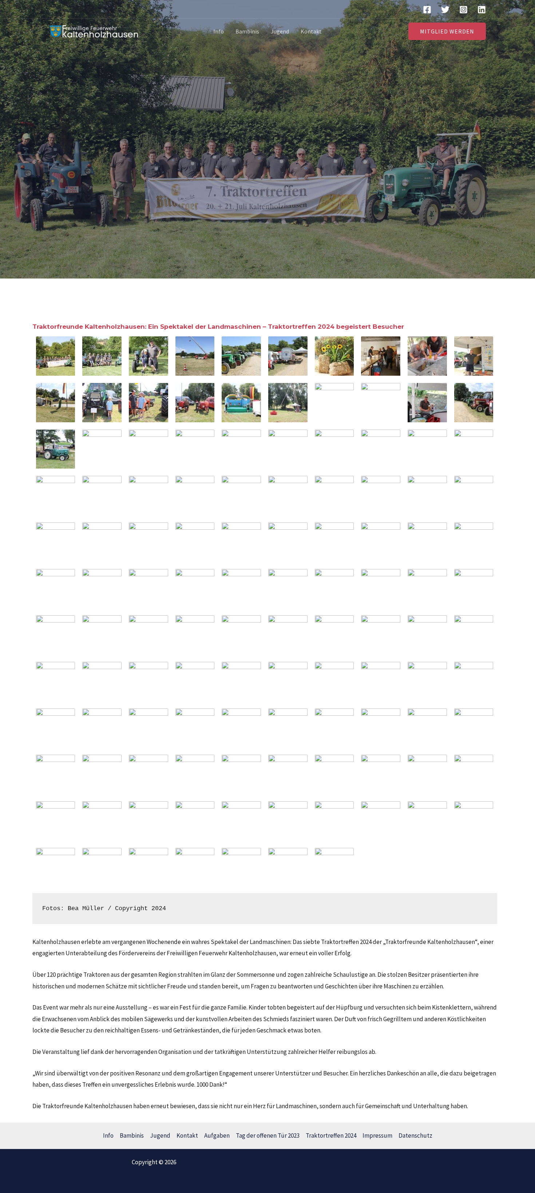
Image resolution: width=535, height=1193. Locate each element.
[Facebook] (427, 9)
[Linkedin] (481, 9)
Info (218, 31)
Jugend (280, 31)
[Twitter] (445, 9)
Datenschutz (415, 1135)
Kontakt (311, 31)
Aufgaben (217, 1135)
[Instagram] (463, 9)
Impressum (377, 1135)
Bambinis (247, 31)
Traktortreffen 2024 (331, 1135)
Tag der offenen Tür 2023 (268, 1135)
